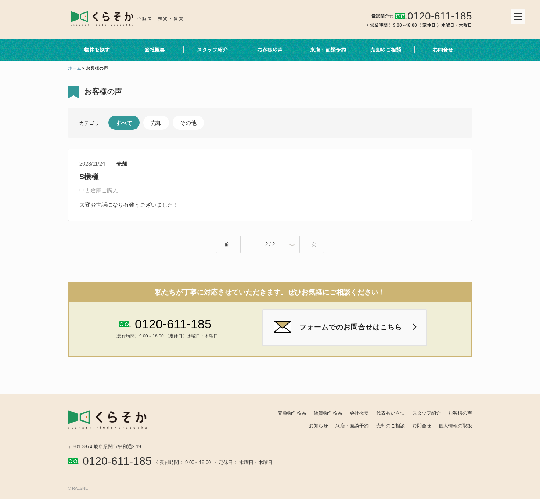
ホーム (74, 68)
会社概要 (154, 49)
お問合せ (443, 49)
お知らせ (318, 426)
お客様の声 (270, 49)
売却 (156, 123)
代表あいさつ (390, 413)
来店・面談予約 (328, 49)
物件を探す (97, 49)
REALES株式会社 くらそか (133, 17)
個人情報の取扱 (455, 426)
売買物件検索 (292, 413)
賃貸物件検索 (328, 413)
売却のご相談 (385, 49)
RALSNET (81, 488)
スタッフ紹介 (212, 49)
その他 (188, 123)
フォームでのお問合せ (350, 327)
